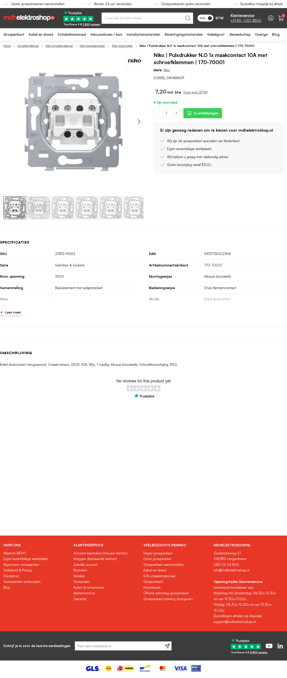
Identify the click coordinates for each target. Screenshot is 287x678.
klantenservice (84, 593)
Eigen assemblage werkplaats (25, 559)
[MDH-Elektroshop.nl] (28, 18)
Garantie (80, 599)
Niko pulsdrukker (122, 46)
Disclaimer (11, 576)
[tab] (36, 545)
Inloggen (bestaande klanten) (95, 559)
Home (7, 46)
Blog (6, 587)
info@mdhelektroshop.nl (232, 570)
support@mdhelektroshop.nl (235, 622)
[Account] (271, 18)
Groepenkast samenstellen (164, 564)
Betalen (79, 576)
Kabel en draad (155, 570)
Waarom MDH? (14, 553)
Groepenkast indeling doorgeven (168, 599)
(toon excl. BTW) (195, 92)
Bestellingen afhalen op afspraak (238, 616)
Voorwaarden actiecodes (22, 582)
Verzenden (82, 582)
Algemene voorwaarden (21, 564)
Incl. (203, 18)
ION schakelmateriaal (159, 576)
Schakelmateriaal (28, 46)
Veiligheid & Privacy (17, 570)
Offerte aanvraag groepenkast (166, 593)
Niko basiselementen (92, 46)
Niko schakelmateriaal (59, 46)
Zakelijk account (86, 564)
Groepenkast (153, 582)
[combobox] (147, 18)
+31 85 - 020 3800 (245, 20)
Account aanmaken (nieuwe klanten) (100, 553)
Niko (166, 70)
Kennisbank (152, 587)
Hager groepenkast (158, 553)
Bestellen (80, 570)
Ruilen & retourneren (89, 587)
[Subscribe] (167, 645)
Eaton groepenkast (158, 559)
